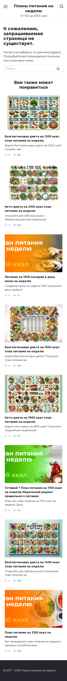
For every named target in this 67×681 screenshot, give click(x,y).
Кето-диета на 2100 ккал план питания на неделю (28, 208)
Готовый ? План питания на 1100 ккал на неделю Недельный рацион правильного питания (33, 492)
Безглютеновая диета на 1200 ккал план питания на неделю (32, 138)
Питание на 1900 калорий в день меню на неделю (30, 279)
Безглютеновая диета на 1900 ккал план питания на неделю (32, 349)
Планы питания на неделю (33, 8)
